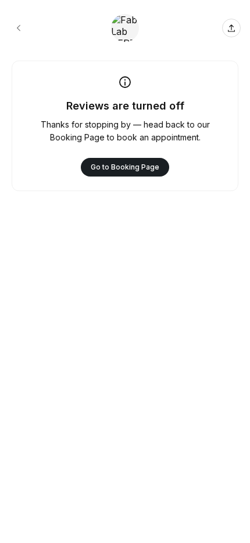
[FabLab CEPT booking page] (18, 28)
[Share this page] (231, 28)
